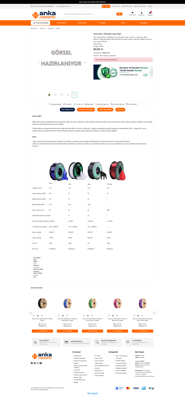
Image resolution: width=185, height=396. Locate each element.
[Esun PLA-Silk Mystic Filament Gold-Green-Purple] (92, 303)
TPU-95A (109, 184)
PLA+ (69, 184)
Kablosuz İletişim (121, 370)
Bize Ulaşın (139, 352)
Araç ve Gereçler (121, 363)
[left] (31, 313)
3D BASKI (103, 23)
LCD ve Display (99, 375)
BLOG (123, 23)
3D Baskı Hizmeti (79, 372)
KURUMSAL (143, 23)
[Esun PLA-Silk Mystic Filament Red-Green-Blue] (142, 303)
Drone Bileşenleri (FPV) (102, 366)
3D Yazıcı (97, 356)
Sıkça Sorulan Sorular (140, 6)
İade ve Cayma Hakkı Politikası (80, 366)
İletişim (150, 6)
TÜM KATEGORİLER (42, 23)
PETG (51, 183)
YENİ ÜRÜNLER (61, 23)
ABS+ (89, 184)
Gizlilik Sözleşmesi (79, 358)
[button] (141, 14)
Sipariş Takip (116, 6)
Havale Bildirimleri (127, 6)
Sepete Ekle (43, 331)
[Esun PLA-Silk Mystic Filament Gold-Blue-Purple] (67, 303)
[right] (154, 313)
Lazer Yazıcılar (99, 361)
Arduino (97, 368)
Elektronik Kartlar (121, 366)
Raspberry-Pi (99, 370)
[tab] (67, 109)
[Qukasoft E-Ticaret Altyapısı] (92, 394)
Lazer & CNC (99, 358)
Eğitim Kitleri (98, 363)
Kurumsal (77, 352)
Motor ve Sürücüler (122, 356)
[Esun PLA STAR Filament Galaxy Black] (42, 303)
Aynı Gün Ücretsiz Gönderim (92, 2)
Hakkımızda (77, 356)
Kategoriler (113, 352)
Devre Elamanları (121, 373)
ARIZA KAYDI (82, 23)
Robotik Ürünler (120, 361)
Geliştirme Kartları (121, 368)
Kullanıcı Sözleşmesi (80, 361)
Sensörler (119, 358)
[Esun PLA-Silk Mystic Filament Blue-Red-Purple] (117, 303)
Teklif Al (106, 6)
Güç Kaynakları (99, 373)
